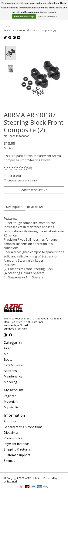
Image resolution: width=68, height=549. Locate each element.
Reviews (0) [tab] (35, 207)
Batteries (10, 371)
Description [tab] (14, 207)
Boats (8, 359)
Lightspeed (10, 481)
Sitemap (9, 461)
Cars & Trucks (14, 365)
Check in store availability (22, 180)
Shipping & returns (17, 449)
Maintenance (13, 376)
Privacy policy (13, 438)
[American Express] (39, 487)
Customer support (17, 455)
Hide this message (24, 16)
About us (10, 421)
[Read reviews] (16, 168)
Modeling (10, 382)
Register (10, 396)
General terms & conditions (23, 427)
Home (7, 26)
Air (6, 354)
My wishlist (11, 407)
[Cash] (21, 487)
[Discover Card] (45, 487)
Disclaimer (11, 432)
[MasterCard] (27, 487)
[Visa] (33, 487)
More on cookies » (47, 16)
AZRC (7, 348)
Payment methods (16, 444)
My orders (11, 402)
